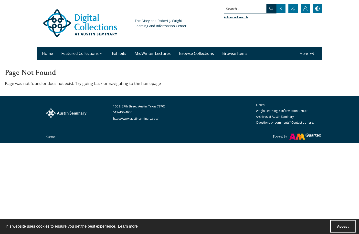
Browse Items (234, 53)
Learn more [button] (128, 226)
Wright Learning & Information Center (282, 111)
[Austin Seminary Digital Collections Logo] (81, 23)
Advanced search (236, 17)
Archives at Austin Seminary (275, 117)
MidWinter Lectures (153, 53)
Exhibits (119, 53)
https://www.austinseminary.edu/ (135, 119)
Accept (343, 226)
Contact (50, 137)
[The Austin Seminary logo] (66, 113)
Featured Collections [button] (80, 53)
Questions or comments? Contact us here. (285, 122)
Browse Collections (196, 53)
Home (47, 53)
